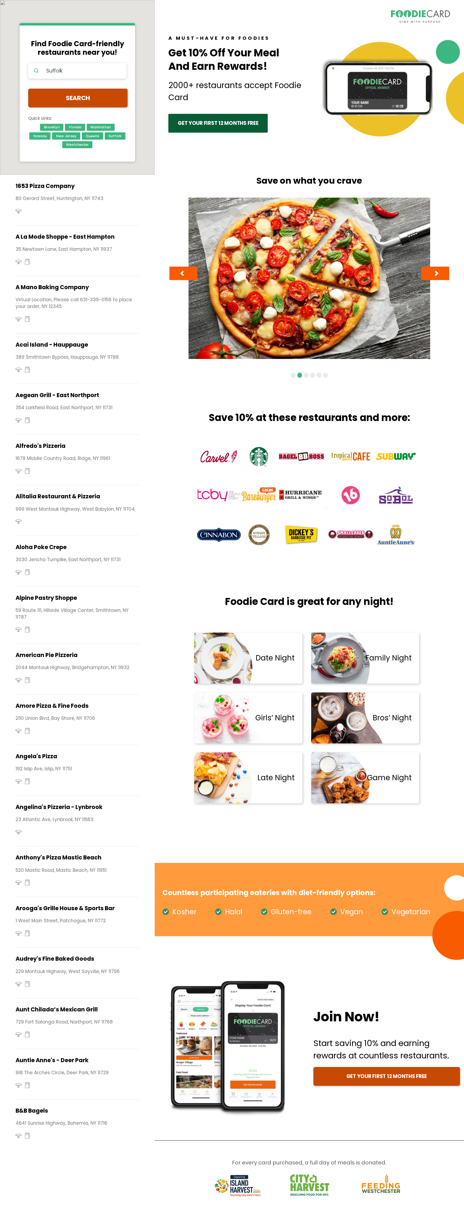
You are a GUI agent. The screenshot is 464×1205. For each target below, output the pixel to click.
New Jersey (66, 136)
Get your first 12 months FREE (218, 123)
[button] (183, 273)
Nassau (40, 136)
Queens (92, 136)
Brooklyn (52, 127)
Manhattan (100, 127)
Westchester (77, 144)
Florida (75, 127)
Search (78, 98)
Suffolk (114, 136)
